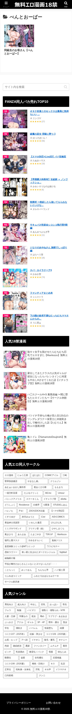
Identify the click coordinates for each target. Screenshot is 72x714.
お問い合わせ (53, 702)
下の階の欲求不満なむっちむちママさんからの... (49, 317)
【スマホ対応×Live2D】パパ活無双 (48, 156)
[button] (66, 87)
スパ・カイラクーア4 (41, 270)
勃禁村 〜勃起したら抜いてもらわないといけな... (48, 204)
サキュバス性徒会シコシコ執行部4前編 (49, 226)
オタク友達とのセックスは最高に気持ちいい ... (49, 113)
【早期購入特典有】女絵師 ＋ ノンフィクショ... (49, 181)
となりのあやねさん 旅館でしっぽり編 (48, 249)
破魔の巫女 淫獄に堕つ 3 (42, 134)
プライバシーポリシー (18, 702)
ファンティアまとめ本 (41, 293)
